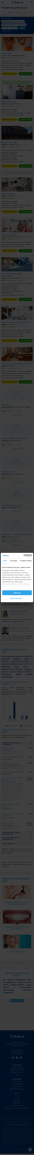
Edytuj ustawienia (16, 598)
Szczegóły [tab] (13, 560)
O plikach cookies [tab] (26, 560)
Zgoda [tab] (5, 560)
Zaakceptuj (17, 593)
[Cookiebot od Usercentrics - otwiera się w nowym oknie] (24, 555)
